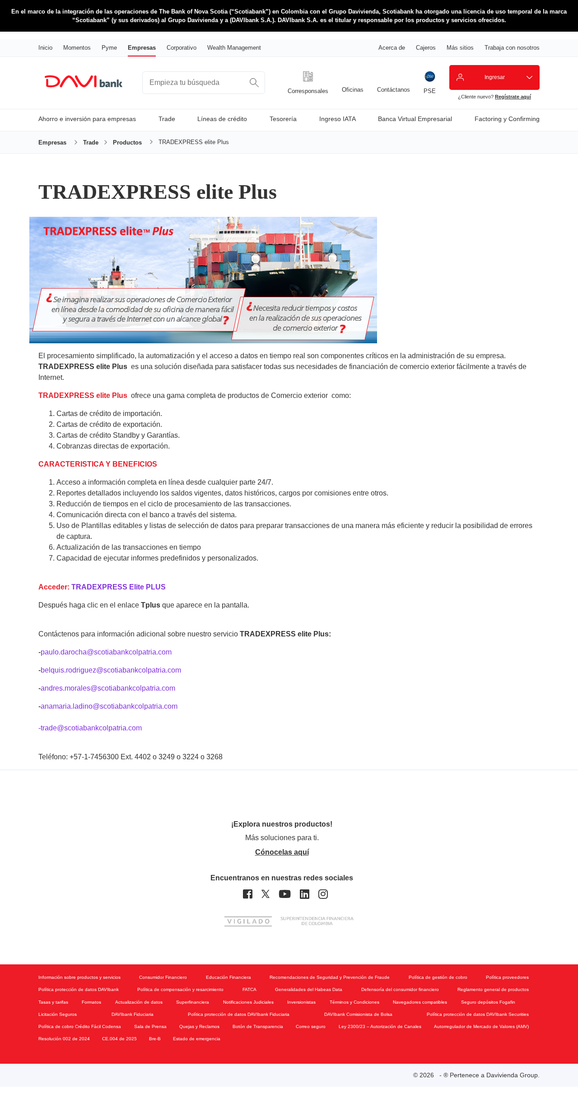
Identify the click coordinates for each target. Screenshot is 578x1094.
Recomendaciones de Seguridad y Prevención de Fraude (330, 977)
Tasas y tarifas (53, 1002)
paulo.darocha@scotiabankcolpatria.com (106, 652)
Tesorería (283, 118)
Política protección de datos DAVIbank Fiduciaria (238, 1014)
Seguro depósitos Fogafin (488, 1002)
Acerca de (391, 47)
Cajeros (426, 47)
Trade (166, 118)
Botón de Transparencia (258, 1026)
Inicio (45, 47)
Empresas (142, 47)
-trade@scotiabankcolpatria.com (90, 728)
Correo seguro (311, 1026)
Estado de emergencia (196, 1038)
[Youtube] (285, 894)
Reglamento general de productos (493, 989)
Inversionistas (301, 1002)
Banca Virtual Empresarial (415, 118)
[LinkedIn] (304, 894)
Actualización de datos (139, 1002)
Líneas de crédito (222, 118)
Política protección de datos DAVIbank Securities (478, 1014)
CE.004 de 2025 (119, 1038)
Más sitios (460, 47)
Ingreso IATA (337, 118)
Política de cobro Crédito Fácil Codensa (79, 1026)
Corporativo (181, 47)
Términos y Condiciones (354, 1002)
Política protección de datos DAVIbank (78, 989)
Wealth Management (234, 47)
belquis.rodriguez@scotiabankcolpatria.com (109, 670)
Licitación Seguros (57, 1014)
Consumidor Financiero (163, 977)
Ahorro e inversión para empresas (87, 118)
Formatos (91, 1002)
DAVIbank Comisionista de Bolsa (358, 1014)
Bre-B (155, 1038)
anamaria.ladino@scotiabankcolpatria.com (107, 706)
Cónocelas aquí (282, 852)
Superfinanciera (192, 1002)
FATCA (249, 989)
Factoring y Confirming (507, 118)
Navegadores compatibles (420, 1002)
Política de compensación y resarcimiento (180, 989)
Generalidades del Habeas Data (308, 989)
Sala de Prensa (150, 1026)
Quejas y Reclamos (199, 1026)
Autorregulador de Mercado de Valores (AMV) (481, 1026)
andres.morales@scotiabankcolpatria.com (106, 688)
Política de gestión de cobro (438, 977)
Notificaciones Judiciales (248, 1002)
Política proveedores (507, 977)
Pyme (109, 47)
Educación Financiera (228, 977)
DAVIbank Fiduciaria (133, 1014)
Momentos (77, 47)
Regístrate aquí (513, 96)
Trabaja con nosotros (512, 47)
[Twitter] (265, 894)
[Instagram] (323, 894)
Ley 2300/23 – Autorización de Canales (380, 1026)
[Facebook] (247, 894)
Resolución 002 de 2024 (64, 1038)
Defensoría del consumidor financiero (400, 989)
